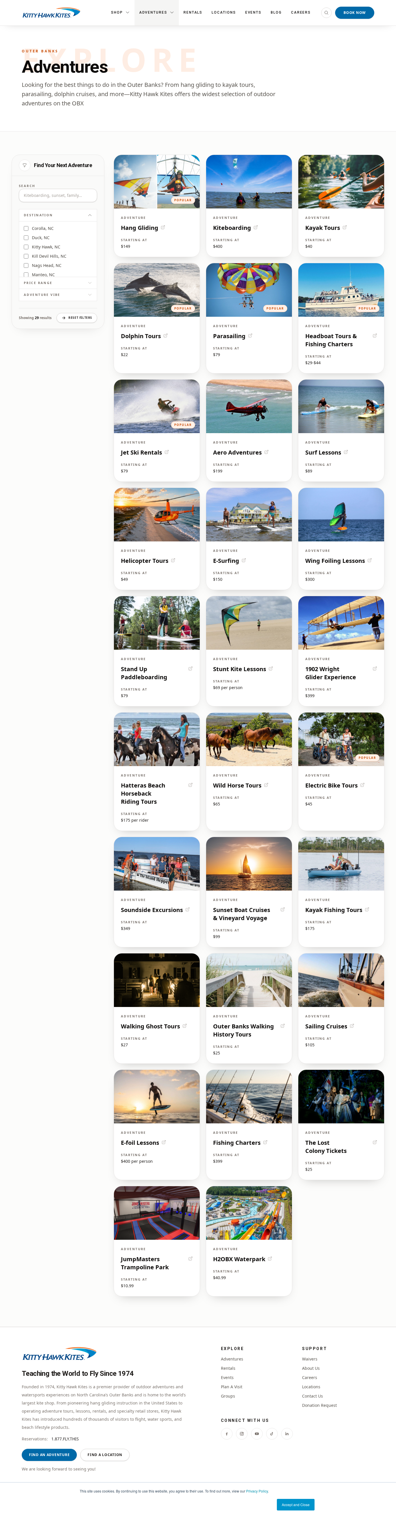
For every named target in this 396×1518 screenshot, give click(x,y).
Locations (224, 12)
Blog (276, 12)
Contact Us (312, 1396)
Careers (301, 12)
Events (253, 12)
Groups (228, 1396)
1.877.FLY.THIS (65, 1439)
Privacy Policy (257, 1490)
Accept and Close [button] (296, 1504)
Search (27, 186)
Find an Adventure (49, 1454)
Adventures (232, 1359)
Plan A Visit (231, 1386)
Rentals (193, 12)
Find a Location (105, 1454)
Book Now (355, 12)
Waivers (309, 1359)
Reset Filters (80, 318)
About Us (311, 1368)
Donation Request (319, 1405)
